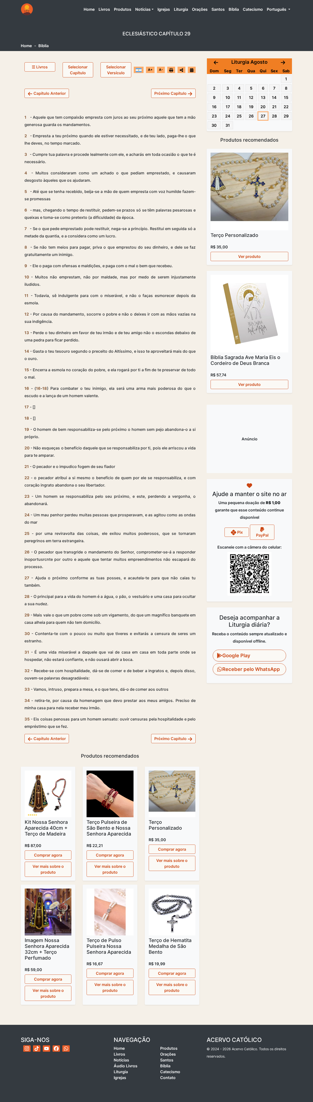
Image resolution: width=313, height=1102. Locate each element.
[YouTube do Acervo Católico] (46, 1048)
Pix (239, 532)
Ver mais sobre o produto (48, 869)
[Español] (139, 70)
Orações (200, 9)
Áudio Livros (125, 1065)
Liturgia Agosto (249, 62)
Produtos (122, 9)
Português (277, 9)
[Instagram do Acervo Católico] (27, 1048)
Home (90, 9)
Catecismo (253, 9)
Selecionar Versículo (116, 69)
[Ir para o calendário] (192, 70)
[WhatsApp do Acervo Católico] (66, 1048)
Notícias (143, 9)
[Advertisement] (249, 439)
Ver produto (249, 256)
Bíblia (234, 9)
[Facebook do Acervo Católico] (56, 1048)
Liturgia (181, 9)
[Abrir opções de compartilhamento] (181, 69)
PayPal (262, 535)
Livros (104, 9)
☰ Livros (40, 66)
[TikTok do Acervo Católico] (36, 1048)
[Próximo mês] (282, 62)
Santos (218, 9)
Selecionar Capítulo (78, 69)
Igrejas (163, 9)
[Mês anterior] (215, 62)
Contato (168, 1077)
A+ (150, 70)
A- (161, 70)
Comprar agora (48, 855)
